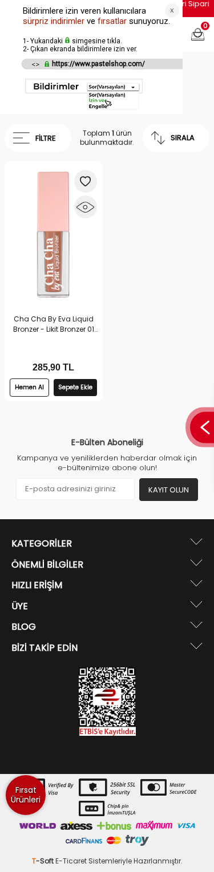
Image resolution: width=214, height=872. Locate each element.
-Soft (43, 861)
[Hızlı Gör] (85, 206)
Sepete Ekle (75, 387)
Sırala (183, 137)
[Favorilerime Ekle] (85, 181)
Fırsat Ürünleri (26, 794)
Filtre (45, 138)
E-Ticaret (71, 861)
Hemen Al (29, 387)
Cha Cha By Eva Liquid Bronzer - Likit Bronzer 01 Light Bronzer (53, 324)
